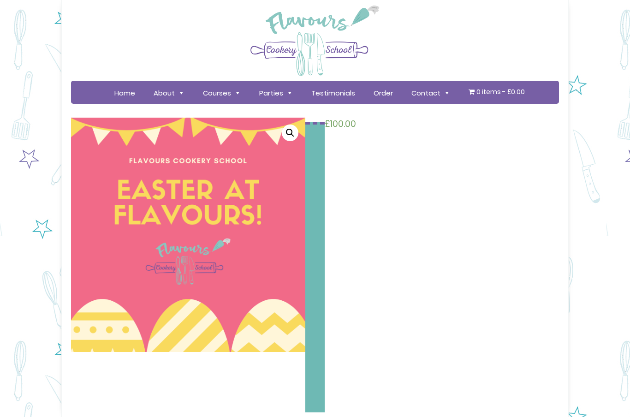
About (164, 93)
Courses (217, 93)
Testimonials (333, 93)
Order (383, 93)
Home (124, 93)
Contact (425, 93)
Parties (271, 93)
